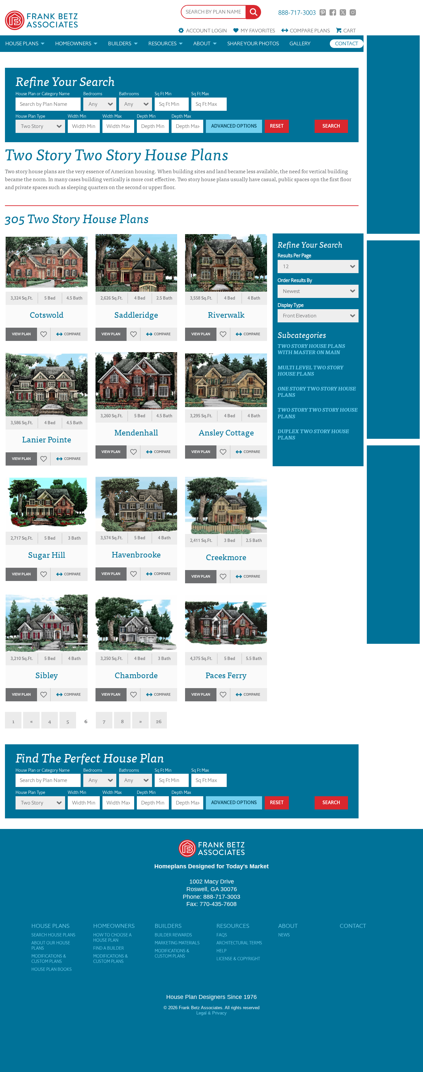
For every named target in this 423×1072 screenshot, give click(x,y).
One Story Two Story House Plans (317, 391)
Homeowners (73, 43)
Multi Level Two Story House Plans (310, 370)
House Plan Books (51, 969)
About (202, 43)
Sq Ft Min (163, 94)
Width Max (112, 116)
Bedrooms (92, 94)
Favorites (258, 30)
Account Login (206, 30)
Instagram (353, 12)
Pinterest (323, 12)
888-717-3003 (297, 12)
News (284, 935)
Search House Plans (53, 935)
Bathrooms (129, 94)
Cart (349, 30)
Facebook (332, 12)
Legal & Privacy (211, 1012)
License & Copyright (238, 959)
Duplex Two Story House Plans (313, 434)
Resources (162, 43)
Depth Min (146, 116)
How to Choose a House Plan (112, 937)
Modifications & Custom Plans (48, 959)
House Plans (21, 43)
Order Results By (295, 280)
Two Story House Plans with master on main (311, 349)
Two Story (32, 126)
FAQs (221, 935)
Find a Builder (108, 948)
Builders (119, 43)
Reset (277, 126)
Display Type (291, 305)
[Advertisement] (393, 134)
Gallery (300, 43)
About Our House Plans (50, 945)
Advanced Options (234, 126)
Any (93, 104)
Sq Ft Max (200, 94)
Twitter (343, 12)
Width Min (77, 116)
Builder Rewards (173, 935)
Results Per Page (294, 255)
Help (221, 951)
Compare (310, 30)
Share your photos (253, 43)
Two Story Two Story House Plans (318, 412)
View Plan (21, 334)
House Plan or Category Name (43, 94)
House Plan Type (30, 116)
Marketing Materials (177, 943)
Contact (346, 43)
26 (159, 721)
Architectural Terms (239, 943)
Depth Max (181, 116)
